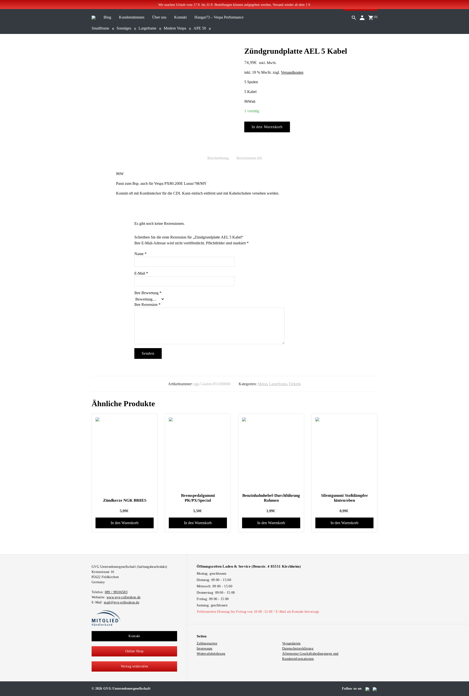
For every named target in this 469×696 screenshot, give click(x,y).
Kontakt (134, 636)
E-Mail (141, 273)
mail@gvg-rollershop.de (121, 602)
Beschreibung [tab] (218, 158)
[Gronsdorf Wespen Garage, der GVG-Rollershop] (94, 17)
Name (140, 254)
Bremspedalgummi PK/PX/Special (198, 498)
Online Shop (134, 651)
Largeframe (278, 384)
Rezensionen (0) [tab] (249, 158)
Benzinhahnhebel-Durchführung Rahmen (271, 498)
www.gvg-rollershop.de (123, 597)
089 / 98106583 (116, 592)
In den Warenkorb (267, 127)
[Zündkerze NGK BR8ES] (125, 419)
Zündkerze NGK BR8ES (124, 500)
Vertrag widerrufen (134, 666)
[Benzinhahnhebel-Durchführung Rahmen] (271, 453)
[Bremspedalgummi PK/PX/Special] (198, 453)
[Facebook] (367, 688)
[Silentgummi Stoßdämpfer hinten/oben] (344, 453)
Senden (148, 353)
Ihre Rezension (147, 304)
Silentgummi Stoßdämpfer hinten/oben (344, 498)
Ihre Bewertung (147, 293)
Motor (262, 384)
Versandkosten (292, 72)
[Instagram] (375, 688)
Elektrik (295, 384)
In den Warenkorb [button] (125, 523)
